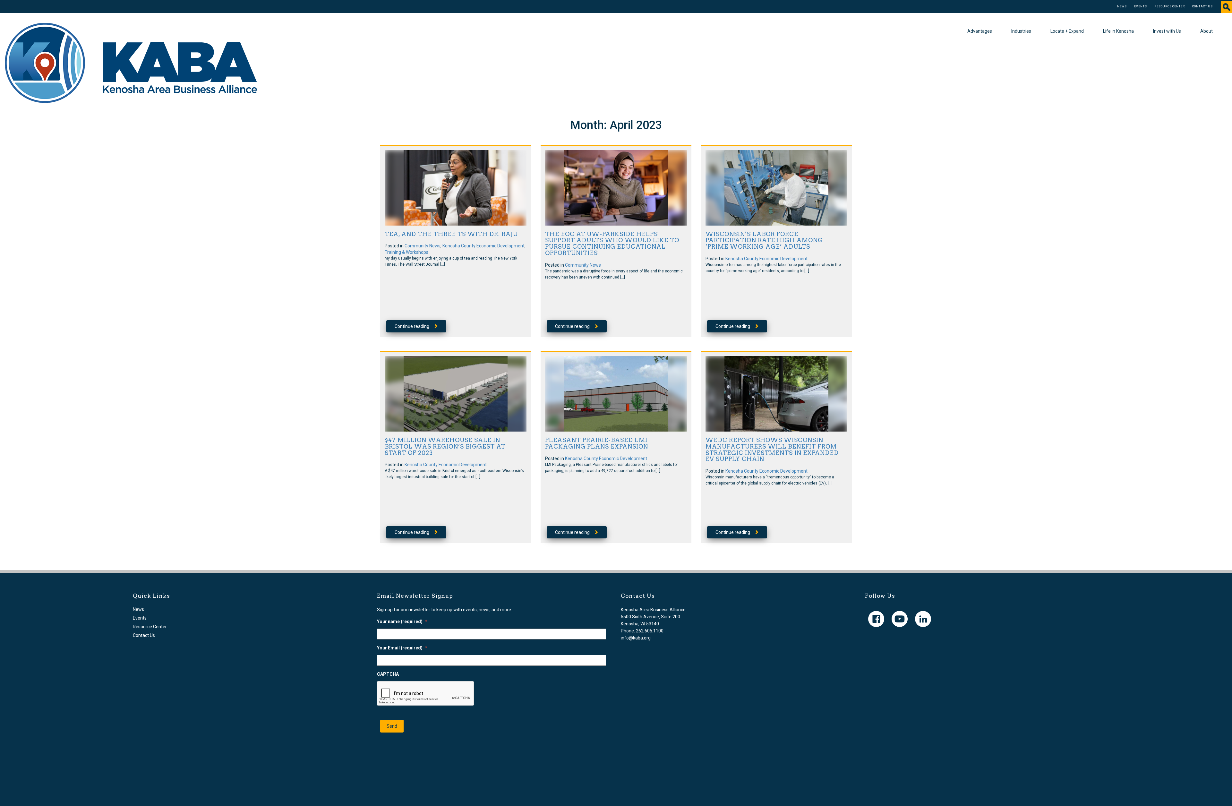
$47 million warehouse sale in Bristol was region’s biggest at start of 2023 (445, 446)
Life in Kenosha (1118, 31)
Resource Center (1169, 6)
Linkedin (923, 619)
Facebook (876, 619)
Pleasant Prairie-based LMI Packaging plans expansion (596, 443)
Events (1140, 6)
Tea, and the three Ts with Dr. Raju (451, 234)
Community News (423, 245)
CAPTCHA (388, 674)
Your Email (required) (402, 647)
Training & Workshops (406, 252)
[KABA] (131, 62)
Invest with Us (1167, 31)
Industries (1021, 31)
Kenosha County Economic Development (483, 245)
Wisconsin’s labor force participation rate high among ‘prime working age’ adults (764, 240)
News (1122, 6)
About (1206, 31)
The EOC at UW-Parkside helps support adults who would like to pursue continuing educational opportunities (612, 243)
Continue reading (412, 326)
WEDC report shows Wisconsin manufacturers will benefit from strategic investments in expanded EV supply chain (772, 449)
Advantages (979, 31)
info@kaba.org (636, 637)
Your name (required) (402, 621)
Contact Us (1202, 6)
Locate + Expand (1067, 31)
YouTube (900, 619)
